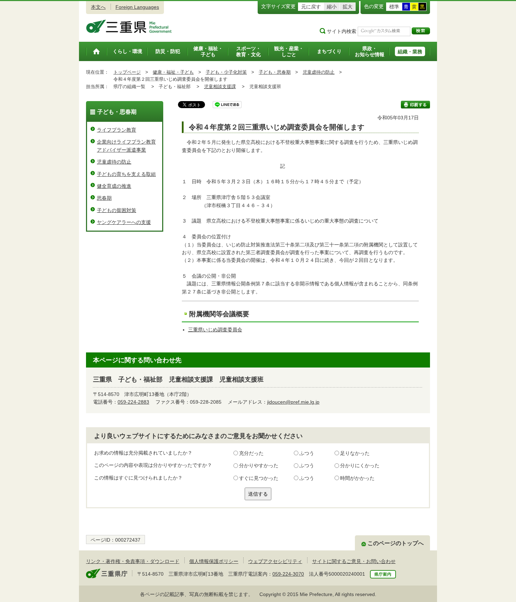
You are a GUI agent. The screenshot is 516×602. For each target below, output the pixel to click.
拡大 (347, 6)
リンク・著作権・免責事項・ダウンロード (132, 561)
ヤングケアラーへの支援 (124, 222)
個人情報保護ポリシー (213, 561)
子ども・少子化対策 (226, 72)
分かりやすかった (258, 465)
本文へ (98, 7)
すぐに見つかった (258, 478)
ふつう (306, 453)
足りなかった (355, 453)
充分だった (251, 453)
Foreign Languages (137, 7)
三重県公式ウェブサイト (129, 26)
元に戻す (311, 6)
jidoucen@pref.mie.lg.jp (293, 402)
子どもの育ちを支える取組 (126, 174)
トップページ (127, 72)
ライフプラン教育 (116, 130)
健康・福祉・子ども (173, 72)
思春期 (104, 198)
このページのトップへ (396, 543)
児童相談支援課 (220, 86)
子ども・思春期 (275, 72)
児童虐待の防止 (319, 72)
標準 (394, 6)
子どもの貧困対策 (116, 210)
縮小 (332, 6)
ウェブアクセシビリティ (275, 561)
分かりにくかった (359, 465)
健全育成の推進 (114, 186)
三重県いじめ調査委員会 (215, 329)
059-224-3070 (288, 574)
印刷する (415, 104)
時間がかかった (357, 478)
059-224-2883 (133, 402)
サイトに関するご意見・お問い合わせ (354, 561)
